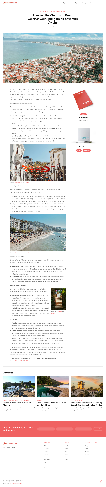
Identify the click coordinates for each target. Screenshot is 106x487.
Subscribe (98, 429)
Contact (87, 451)
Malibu (14, 400)
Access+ (12, 481)
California (10, 399)
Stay (64, 3)
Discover (70, 3)
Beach (5, 399)
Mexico (53, 11)
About (86, 448)
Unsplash (26, 182)
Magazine (100, 3)
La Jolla (78, 150)
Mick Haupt (59, 311)
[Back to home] (10, 3)
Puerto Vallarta (61, 11)
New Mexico (47, 459)
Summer (26, 400)
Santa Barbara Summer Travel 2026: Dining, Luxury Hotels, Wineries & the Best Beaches (86, 404)
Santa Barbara (61, 399)
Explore (77, 3)
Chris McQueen (18, 360)
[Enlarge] (64, 290)
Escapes (42, 11)
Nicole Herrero (18, 182)
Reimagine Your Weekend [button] (88, 3)
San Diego (20, 400)
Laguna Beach (87, 150)
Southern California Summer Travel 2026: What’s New (17, 404)
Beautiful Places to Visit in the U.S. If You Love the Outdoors (51, 404)
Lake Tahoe (52, 399)
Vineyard (79, 400)
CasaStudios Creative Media (15, 483)
